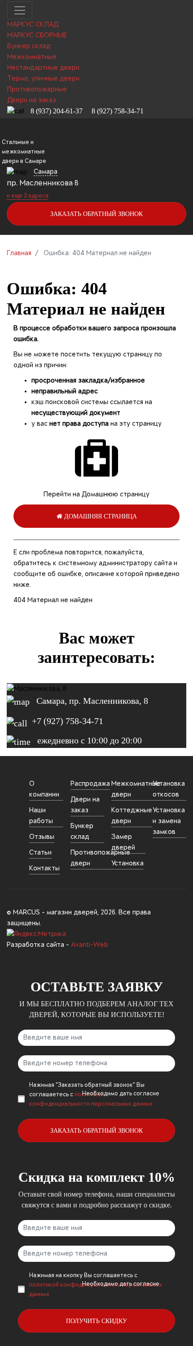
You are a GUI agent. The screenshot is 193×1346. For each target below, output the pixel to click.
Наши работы (41, 816)
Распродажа (90, 784)
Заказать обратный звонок (96, 214)
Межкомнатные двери (136, 789)
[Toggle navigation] (19, 10)
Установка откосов (169, 789)
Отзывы (41, 837)
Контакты (44, 868)
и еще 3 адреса (27, 196)
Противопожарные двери (100, 858)
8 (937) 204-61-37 (57, 111)
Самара (45, 172)
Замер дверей (123, 842)
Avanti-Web (89, 945)
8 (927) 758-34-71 (118, 111)
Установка (127, 863)
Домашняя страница (99, 516)
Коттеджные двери (131, 816)
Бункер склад (81, 832)
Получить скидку (96, 1321)
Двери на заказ (85, 805)
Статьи (40, 852)
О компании (44, 789)
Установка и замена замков (169, 821)
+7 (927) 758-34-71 (67, 721)
